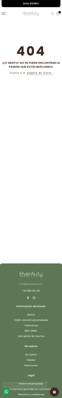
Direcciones (31, 365)
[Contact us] (6, 391)
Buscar (31, 314)
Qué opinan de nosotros (31, 336)
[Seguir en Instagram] (34, 298)
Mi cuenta (31, 354)
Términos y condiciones (31, 394)
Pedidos (31, 360)
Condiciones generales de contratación (31, 389)
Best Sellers (31, 330)
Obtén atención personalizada (31, 320)
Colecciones (31, 325)
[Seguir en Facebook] (28, 298)
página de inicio (39, 72)
